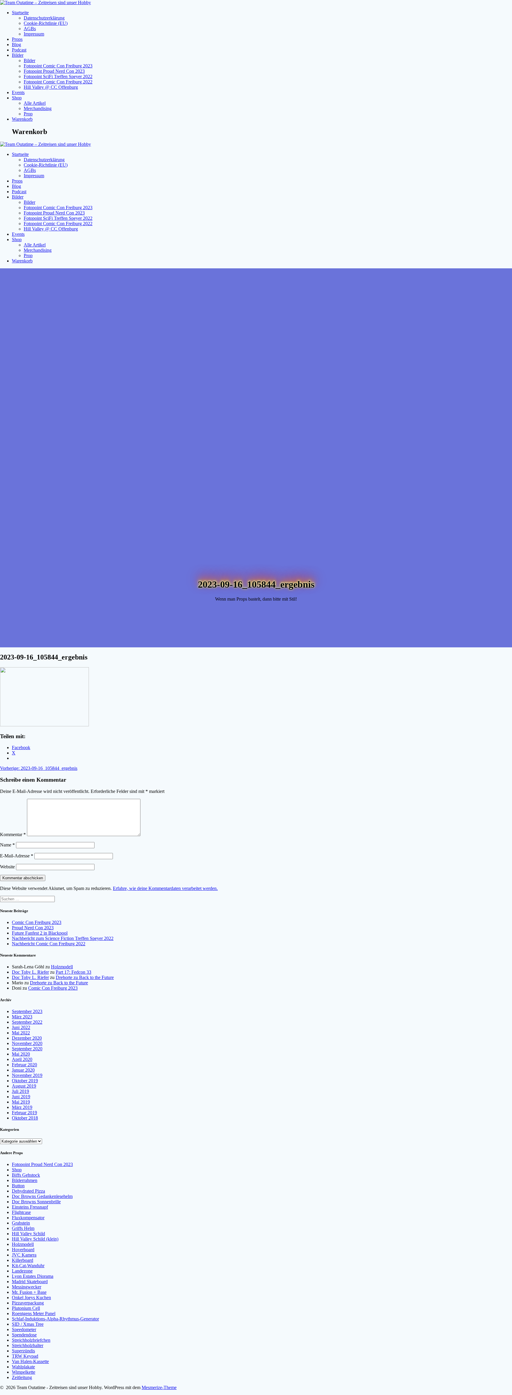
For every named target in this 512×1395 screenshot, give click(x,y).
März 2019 (22, 1107)
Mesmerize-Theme (159, 1387)
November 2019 (27, 1075)
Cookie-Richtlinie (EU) (46, 23)
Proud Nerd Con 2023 (33, 927)
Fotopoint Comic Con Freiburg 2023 (58, 65)
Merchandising (38, 108)
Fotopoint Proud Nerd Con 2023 (54, 71)
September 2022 (27, 1022)
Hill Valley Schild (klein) (35, 1238)
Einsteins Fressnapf (30, 1206)
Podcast (19, 49)
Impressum (34, 33)
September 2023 (27, 1011)
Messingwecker (26, 1286)
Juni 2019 (21, 1096)
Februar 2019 (24, 1112)
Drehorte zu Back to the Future (85, 977)
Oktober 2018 (25, 1117)
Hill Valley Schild (28, 1233)
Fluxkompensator (28, 1217)
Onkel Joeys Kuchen (31, 1297)
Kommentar (13, 834)
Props (17, 39)
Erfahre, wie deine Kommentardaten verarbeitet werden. (165, 888)
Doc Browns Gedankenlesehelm (42, 1196)
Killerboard (22, 1260)
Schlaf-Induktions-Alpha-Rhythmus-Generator (55, 1318)
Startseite (20, 12)
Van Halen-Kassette (30, 1361)
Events (18, 92)
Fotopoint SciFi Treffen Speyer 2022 (58, 76)
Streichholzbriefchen (31, 1340)
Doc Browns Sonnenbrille (36, 1201)
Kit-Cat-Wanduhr (28, 1265)
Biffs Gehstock (26, 1175)
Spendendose (24, 1334)
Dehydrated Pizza (28, 1191)
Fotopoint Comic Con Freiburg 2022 (58, 81)
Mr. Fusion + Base (29, 1292)
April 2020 (22, 1059)
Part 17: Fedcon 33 (73, 972)
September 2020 (27, 1048)
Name (7, 844)
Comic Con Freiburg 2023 (36, 922)
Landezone (22, 1270)
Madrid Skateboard (30, 1281)
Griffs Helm (23, 1228)
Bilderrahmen (24, 1180)
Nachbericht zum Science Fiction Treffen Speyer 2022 (62, 938)
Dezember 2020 (27, 1038)
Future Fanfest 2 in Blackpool (40, 933)
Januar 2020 (23, 1070)
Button (18, 1185)
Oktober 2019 (25, 1080)
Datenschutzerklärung (44, 17)
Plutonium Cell (26, 1308)
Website (7, 866)
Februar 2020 (24, 1064)
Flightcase (21, 1212)
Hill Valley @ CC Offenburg (51, 87)
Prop (28, 113)
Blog (16, 44)
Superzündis (23, 1350)
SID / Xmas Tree (28, 1324)
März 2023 (22, 1016)
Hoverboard (23, 1249)
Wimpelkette (23, 1372)
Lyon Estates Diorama (32, 1276)
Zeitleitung (22, 1377)
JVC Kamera (24, 1254)
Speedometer (24, 1329)
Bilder (17, 55)
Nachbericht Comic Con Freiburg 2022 (48, 943)
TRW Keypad (25, 1356)
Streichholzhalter (27, 1345)
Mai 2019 (21, 1101)
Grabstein (21, 1222)
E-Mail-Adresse (16, 855)
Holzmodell (62, 966)
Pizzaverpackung (28, 1302)
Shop (17, 97)
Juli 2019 (20, 1091)
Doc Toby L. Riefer (30, 972)
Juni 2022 (21, 1027)
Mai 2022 (21, 1032)
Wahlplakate (23, 1366)
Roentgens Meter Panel (33, 1313)
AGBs (30, 28)
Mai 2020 (21, 1054)
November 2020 (27, 1043)
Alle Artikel (35, 103)
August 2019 (24, 1085)
